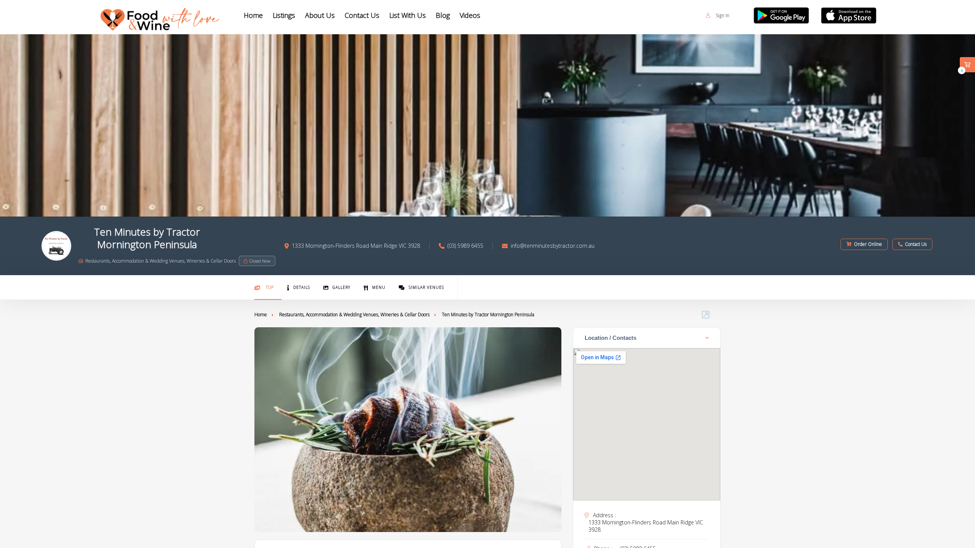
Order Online (868, 244)
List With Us (407, 15)
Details (301, 287)
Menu (378, 287)
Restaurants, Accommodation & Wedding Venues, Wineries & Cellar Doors (354, 314)
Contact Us (362, 15)
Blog (443, 15)
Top (269, 287)
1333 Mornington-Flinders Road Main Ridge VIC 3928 (645, 526)
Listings (284, 15)
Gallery (341, 287)
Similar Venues (426, 287)
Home (253, 15)
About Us (320, 15)
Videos (470, 15)
